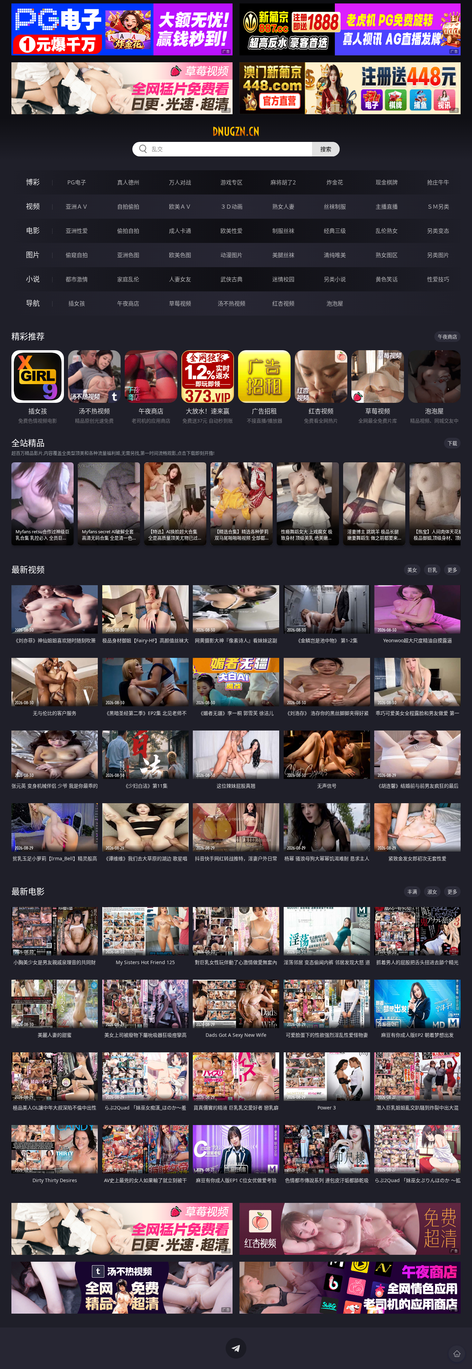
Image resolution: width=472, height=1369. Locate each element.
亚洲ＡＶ (77, 206)
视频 (33, 206)
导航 (33, 303)
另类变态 (438, 231)
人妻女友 (180, 279)
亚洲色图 (128, 255)
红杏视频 (283, 303)
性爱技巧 (438, 279)
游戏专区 (231, 182)
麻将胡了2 (283, 182)
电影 (33, 230)
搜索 (325, 149)
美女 (412, 569)
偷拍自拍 (128, 231)
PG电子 (76, 182)
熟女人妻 (283, 206)
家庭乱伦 (128, 279)
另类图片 (438, 255)
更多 (452, 569)
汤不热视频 (231, 303)
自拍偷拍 (128, 206)
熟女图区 (387, 255)
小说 (33, 279)
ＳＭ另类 (438, 206)
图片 (33, 255)
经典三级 (335, 231)
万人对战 (180, 182)
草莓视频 (180, 303)
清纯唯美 (335, 255)
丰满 (412, 891)
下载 (452, 443)
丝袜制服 (335, 206)
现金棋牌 (387, 182)
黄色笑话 (387, 279)
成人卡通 (180, 231)
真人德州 (128, 182)
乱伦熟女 (387, 231)
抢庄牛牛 (438, 182)
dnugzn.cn (236, 131)
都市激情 (77, 279)
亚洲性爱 (77, 231)
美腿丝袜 (283, 255)
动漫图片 (231, 255)
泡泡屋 (335, 303)
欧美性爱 (231, 231)
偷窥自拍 (77, 255)
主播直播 (387, 206)
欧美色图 (180, 255)
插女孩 (76, 303)
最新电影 (28, 891)
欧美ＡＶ (180, 206)
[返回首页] (457, 1353)
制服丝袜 (283, 231)
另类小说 (335, 279)
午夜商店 (128, 303)
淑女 (432, 891)
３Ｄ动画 (231, 206)
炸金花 (335, 182)
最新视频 (28, 569)
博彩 (33, 182)
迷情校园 (283, 279)
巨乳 (432, 569)
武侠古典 (231, 279)
